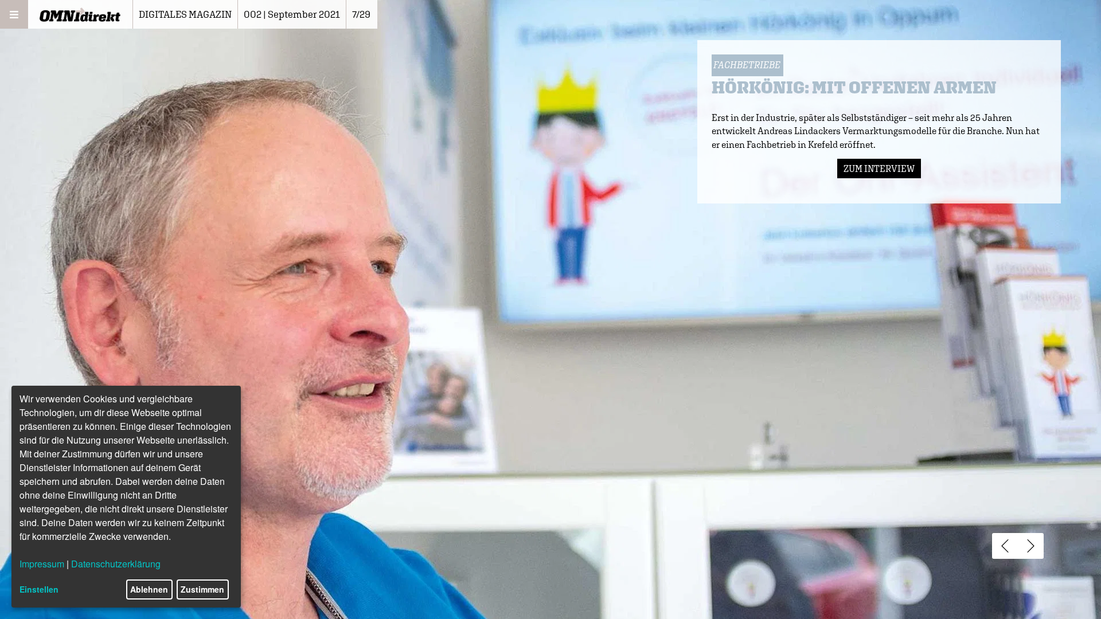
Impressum (41, 563)
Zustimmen (202, 589)
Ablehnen (149, 589)
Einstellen (38, 589)
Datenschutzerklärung (116, 563)
